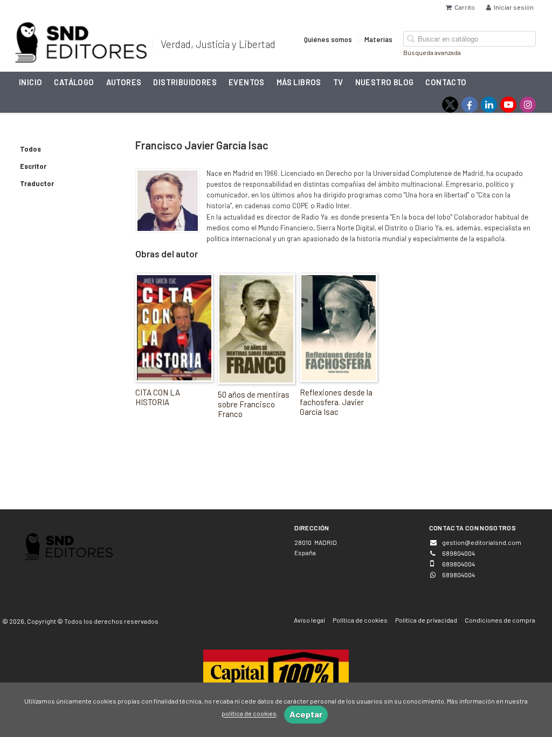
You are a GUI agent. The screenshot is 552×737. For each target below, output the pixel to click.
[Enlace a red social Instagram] (528, 105)
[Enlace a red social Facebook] (469, 105)
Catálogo (74, 82)
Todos (30, 149)
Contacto (445, 82)
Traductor (37, 183)
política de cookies (249, 714)
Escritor (33, 166)
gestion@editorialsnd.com (481, 542)
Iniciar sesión (514, 7)
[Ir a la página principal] (81, 40)
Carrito (464, 7)
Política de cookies (360, 620)
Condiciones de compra (500, 620)
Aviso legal (309, 620)
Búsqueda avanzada (432, 52)
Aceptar (305, 714)
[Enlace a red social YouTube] (508, 105)
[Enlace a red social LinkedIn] (489, 105)
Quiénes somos (328, 39)
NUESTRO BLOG (384, 82)
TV (338, 82)
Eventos (247, 82)
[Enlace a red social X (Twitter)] (450, 105)
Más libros (299, 82)
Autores (124, 82)
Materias (378, 39)
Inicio (30, 82)
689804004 (458, 574)
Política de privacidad (426, 620)
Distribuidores (185, 82)
